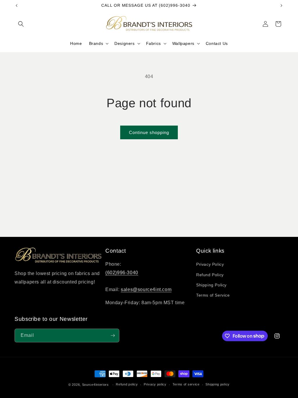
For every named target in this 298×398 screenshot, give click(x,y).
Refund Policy (210, 274)
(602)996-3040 (121, 272)
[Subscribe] (112, 335)
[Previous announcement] (16, 5)
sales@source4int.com (146, 289)
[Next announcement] (281, 5)
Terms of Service (213, 295)
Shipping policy (217, 384)
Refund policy (127, 384)
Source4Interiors (95, 384)
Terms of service (186, 384)
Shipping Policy (211, 285)
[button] (21, 23)
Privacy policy (155, 384)
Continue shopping (149, 132)
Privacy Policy (210, 264)
